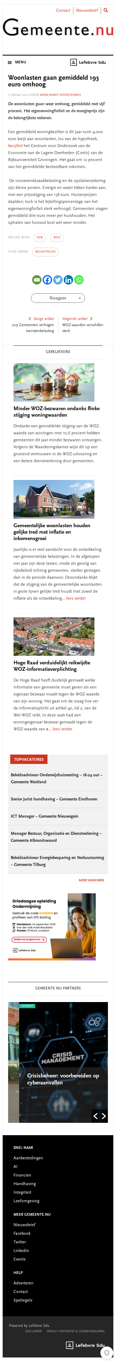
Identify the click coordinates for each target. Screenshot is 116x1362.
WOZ (56, 237)
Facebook (21, 1234)
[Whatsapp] (79, 280)
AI (15, 1167)
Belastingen (45, 251)
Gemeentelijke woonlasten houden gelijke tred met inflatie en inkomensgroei (51, 532)
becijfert (15, 146)
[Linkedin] (68, 280)
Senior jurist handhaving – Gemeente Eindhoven (54, 799)
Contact (63, 11)
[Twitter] (58, 280)
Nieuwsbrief (87, 11)
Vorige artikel (44, 319)
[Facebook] (47, 280)
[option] (59, 1062)
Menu (20, 62)
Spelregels (22, 1300)
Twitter (19, 1242)
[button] (95, 1116)
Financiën (22, 1175)
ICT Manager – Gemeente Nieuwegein (45, 816)
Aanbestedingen (28, 1158)
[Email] (37, 280)
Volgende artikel (74, 319)
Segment (17, 1006)
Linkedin (21, 1251)
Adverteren (23, 1283)
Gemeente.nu (58, 30)
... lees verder (74, 598)
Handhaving (24, 1184)
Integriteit (22, 1192)
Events (19, 1259)
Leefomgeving (26, 1201)
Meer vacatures (91, 880)
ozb (39, 237)
